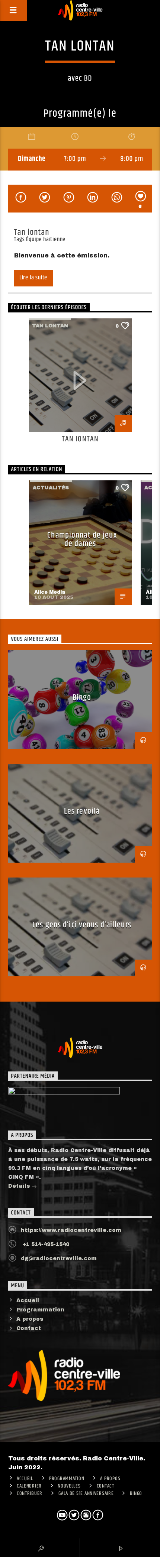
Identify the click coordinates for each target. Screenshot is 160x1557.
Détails (20, 1186)
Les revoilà (82, 811)
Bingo (82, 697)
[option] (80, 386)
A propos (29, 1319)
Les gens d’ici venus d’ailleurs (81, 924)
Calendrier (29, 1486)
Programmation (40, 1310)
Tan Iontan (80, 439)
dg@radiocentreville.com (59, 1258)
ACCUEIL (25, 1479)
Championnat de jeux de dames (81, 540)
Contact (28, 1328)
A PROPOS (110, 1479)
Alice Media (49, 592)
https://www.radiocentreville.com (71, 1230)
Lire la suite (33, 277)
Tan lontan (50, 325)
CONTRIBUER (29, 1493)
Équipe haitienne (45, 239)
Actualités (51, 487)
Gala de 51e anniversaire (85, 1493)
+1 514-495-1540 (45, 1244)
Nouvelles (69, 1486)
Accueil (27, 1300)
